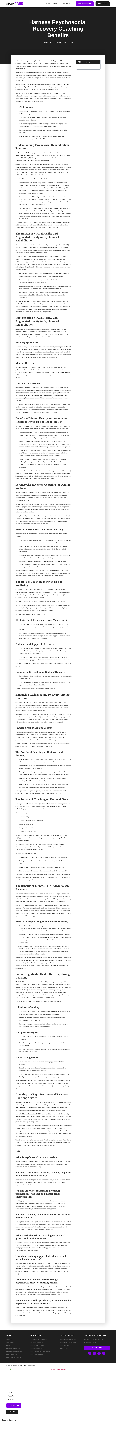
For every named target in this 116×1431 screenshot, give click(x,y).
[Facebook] (89, 1353)
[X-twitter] (103, 1353)
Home (10, 1392)
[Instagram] (99, 1353)
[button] (98, 62)
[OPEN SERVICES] (72, 3)
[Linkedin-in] (94, 1353)
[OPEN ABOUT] (59, 3)
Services (11, 1399)
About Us (11, 1396)
